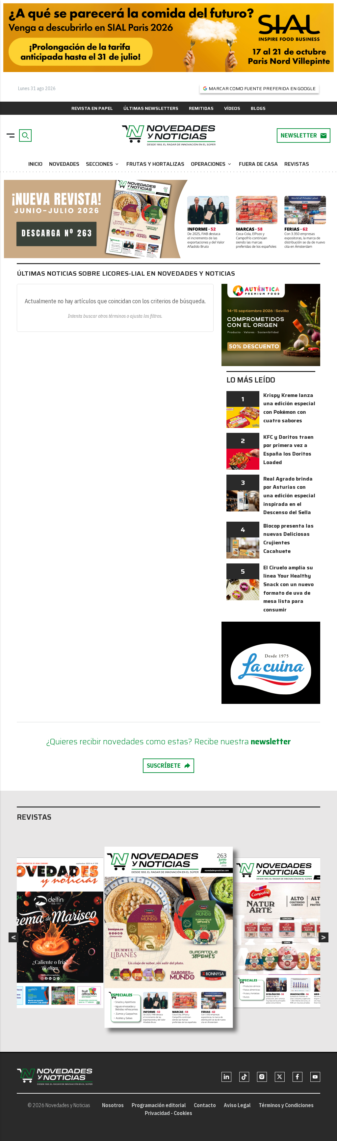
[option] (169, 937)
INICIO (35, 164)
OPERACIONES (211, 164)
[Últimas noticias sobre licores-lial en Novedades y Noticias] (168, 135)
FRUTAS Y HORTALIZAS (155, 164)
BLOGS (258, 108)
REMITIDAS (201, 108)
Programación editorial (159, 1105)
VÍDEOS (232, 108)
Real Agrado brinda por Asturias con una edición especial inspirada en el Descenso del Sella (289, 495)
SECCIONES (103, 164)
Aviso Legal (237, 1105)
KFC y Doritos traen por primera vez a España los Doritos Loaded (288, 449)
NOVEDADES (64, 164)
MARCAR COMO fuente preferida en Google (262, 88)
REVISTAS (296, 164)
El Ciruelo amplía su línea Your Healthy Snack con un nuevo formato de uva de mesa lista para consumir (288, 588)
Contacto (205, 1105)
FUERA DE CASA (258, 164)
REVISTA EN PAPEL (92, 108)
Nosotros (113, 1105)
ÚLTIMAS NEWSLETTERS (150, 108)
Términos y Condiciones (286, 1105)
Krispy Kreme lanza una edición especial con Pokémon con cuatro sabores (289, 408)
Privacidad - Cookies (168, 1113)
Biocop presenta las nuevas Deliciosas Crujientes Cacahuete (288, 538)
